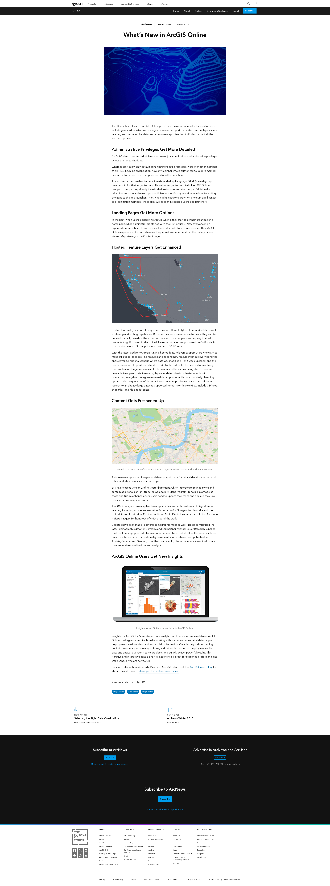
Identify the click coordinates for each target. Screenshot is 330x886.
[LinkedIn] (86, 850)
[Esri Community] (74, 855)
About (187, 11)
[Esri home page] (77, 4)
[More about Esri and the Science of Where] (80, 837)
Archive (198, 11)
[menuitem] (109, 836)
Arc (146, 24)
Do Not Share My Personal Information (224, 879)
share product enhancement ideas (159, 671)
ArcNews (76, 11)
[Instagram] (80, 855)
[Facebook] (74, 850)
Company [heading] (176, 829)
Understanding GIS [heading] (156, 829)
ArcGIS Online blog (200, 667)
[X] (80, 850)
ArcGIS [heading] (102, 829)
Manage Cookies (193, 879)
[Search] (248, 3)
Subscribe (250, 11)
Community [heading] (129, 829)
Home (176, 11)
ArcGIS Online (164, 25)
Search (236, 11)
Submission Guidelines (217, 11)
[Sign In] (256, 4)
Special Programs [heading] (204, 829)
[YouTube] (86, 855)
